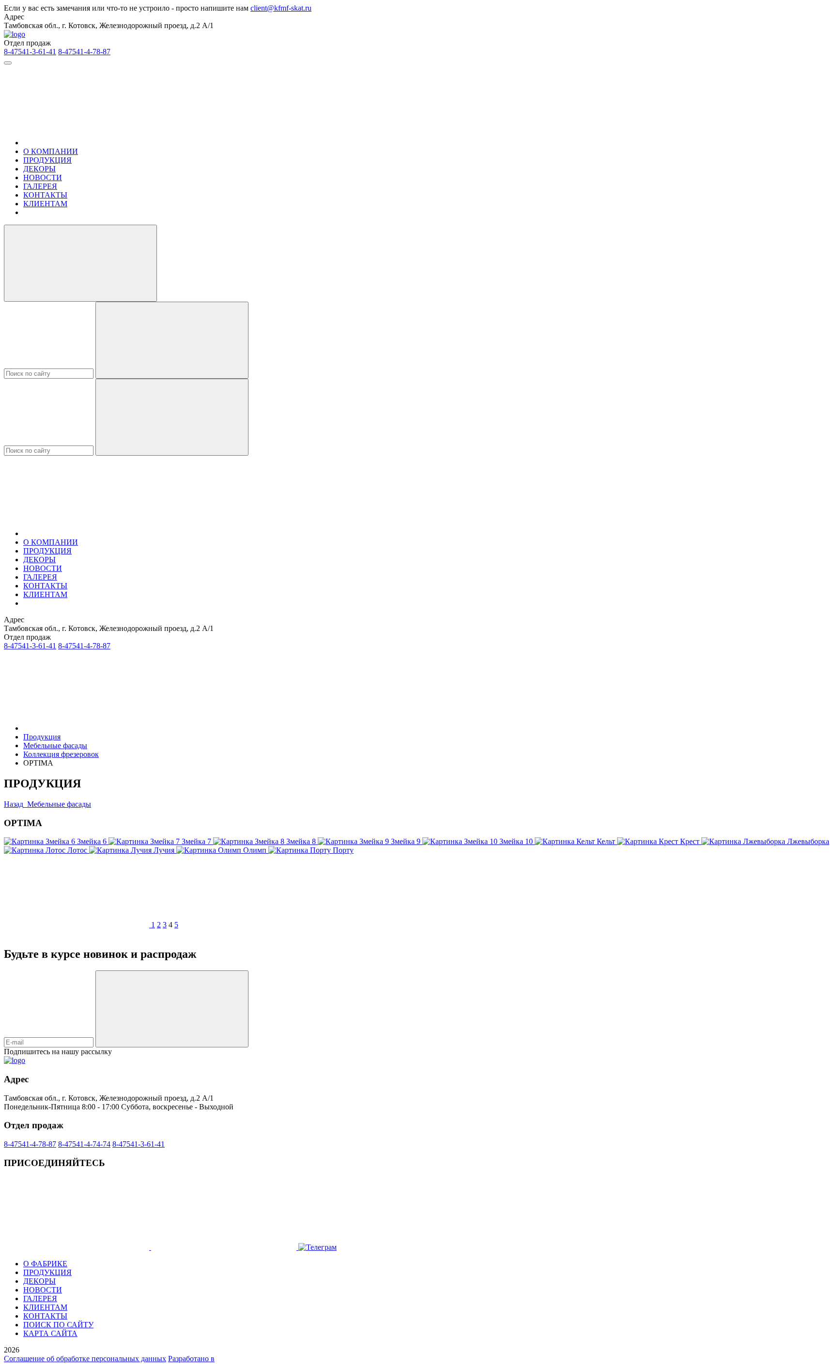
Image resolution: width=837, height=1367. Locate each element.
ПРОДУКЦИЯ (47, 160)
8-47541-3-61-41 (30, 51)
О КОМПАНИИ (50, 151)
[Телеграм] (224, 1247)
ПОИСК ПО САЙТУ (58, 1325)
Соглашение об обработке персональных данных (85, 1358)
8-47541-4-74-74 (84, 1144)
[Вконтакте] (77, 1247)
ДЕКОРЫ (39, 169)
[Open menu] (8, 62)
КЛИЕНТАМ (45, 204)
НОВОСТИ (42, 177)
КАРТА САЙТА (50, 1333)
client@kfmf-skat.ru (280, 8)
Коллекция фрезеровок (61, 754)
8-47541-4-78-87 (84, 51)
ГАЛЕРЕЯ (40, 186)
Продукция (42, 737)
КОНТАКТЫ (45, 195)
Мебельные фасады (55, 745)
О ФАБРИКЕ (45, 1263)
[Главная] (96, 142)
